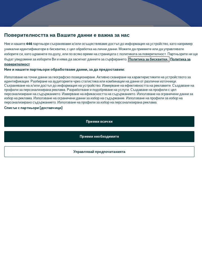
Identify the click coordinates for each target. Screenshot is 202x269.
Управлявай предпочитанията (99, 151)
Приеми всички (99, 121)
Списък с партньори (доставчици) (33, 108)
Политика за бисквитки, (149, 59)
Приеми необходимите (99, 136)
